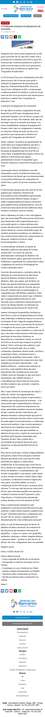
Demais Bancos (22, 696)
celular (4, 580)
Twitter (4, 565)
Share (3, 584)
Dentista (22, 662)
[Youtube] (13, 2)
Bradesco (22, 684)
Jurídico (22, 654)
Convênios (22, 658)
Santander (22, 692)
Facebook (35, 559)
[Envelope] (31, 2)
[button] (2, 36)
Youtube (36, 571)
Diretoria (22, 636)
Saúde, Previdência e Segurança (23, 670)
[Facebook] (17, 2)
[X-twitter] (20, 2)
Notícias (5, 23)
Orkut (35, 568)
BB (22, 676)
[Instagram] (24, 2)
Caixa (22, 680)
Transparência (22, 632)
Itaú (22, 688)
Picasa (34, 574)
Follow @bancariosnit (10, 556)
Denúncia (22, 666)
